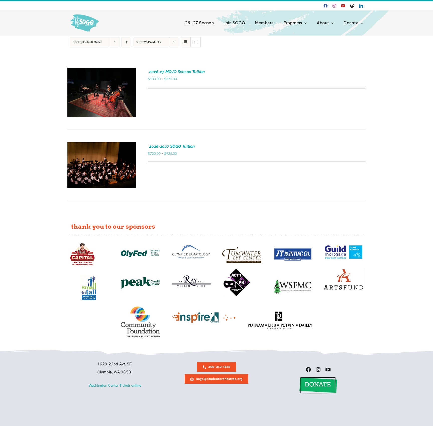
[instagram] (334, 6)
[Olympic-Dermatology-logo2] (191, 244)
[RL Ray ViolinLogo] (191, 277)
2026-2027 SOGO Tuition (172, 146)
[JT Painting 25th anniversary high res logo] (292, 249)
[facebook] (325, 6)
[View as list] (195, 42)
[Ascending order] (126, 42)
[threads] (352, 6)
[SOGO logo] (85, 13)
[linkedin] (361, 6)
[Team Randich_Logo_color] (343, 247)
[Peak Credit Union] (140, 278)
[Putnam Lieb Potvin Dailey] (280, 313)
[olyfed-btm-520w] (140, 251)
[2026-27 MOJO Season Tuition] (101, 70)
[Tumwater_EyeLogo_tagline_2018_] (241, 248)
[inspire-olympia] (204, 313)
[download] (343, 271)
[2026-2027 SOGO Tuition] (101, 145)
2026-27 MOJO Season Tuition (177, 71)
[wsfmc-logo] (292, 281)
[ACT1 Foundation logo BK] (236, 271)
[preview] (140, 308)
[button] (318, 379)
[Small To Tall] (89, 277)
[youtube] (343, 6)
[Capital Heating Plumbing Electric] (82, 244)
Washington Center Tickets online (115, 385)
